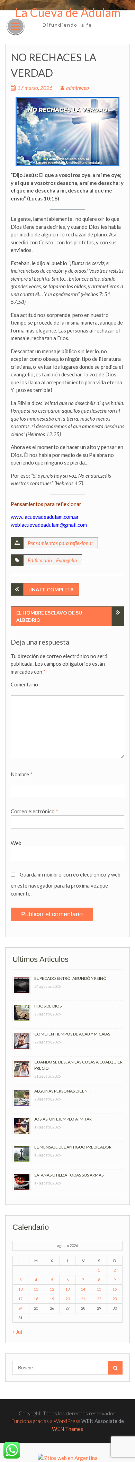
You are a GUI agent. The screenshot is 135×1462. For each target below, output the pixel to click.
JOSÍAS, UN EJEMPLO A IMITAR (63, 1119)
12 (52, 1289)
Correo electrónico (34, 811)
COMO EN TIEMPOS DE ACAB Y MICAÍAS (72, 1034)
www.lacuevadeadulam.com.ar (45, 517)
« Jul (17, 1332)
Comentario (24, 684)
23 (114, 1298)
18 (36, 1298)
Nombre (22, 774)
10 (20, 1289)
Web (16, 843)
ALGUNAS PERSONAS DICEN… (62, 1091)
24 (20, 1308)
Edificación (40, 560)
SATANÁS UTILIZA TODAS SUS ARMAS (69, 1175)
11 (36, 1289)
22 (99, 1298)
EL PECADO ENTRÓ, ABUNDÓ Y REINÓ (70, 978)
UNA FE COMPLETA (51, 589)
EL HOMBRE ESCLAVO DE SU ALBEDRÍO (49, 616)
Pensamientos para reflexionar (60, 543)
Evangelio (66, 560)
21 (83, 1298)
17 (20, 1298)
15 (99, 1289)
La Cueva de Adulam (67, 12)
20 (67, 1298)
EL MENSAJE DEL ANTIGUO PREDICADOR (72, 1147)
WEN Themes (67, 1429)
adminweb (77, 88)
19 (52, 1298)
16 (114, 1289)
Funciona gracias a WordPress (45, 1421)
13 (67, 1289)
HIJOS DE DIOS (48, 1006)
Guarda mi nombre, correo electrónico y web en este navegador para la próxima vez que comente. (65, 884)
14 (83, 1289)
